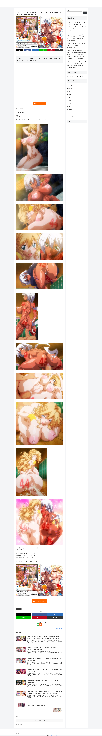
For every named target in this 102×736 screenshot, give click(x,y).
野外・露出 (44, 608)
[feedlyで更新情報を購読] (38, 624)
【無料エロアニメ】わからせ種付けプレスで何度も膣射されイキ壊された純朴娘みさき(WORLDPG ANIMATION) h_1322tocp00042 (76, 37)
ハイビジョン (25, 608)
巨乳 (29, 608)
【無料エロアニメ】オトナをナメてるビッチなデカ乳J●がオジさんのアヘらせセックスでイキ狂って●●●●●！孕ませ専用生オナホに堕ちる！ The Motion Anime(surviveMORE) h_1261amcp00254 (77, 27)
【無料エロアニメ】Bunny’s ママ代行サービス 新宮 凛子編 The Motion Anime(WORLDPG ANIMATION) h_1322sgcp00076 (76, 64)
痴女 (39, 608)
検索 (68, 10)
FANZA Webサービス (53, 735)
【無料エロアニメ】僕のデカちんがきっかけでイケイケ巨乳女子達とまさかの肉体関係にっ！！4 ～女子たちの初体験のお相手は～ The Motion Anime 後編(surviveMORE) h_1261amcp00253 (76, 54)
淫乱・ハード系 (34, 608)
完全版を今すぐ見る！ (39, 104)
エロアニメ (19, 608)
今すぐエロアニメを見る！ (39, 601)
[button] (59, 50)
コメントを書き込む (39, 720)
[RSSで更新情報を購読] (40, 624)
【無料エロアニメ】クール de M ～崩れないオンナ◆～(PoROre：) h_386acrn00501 (76, 45)
